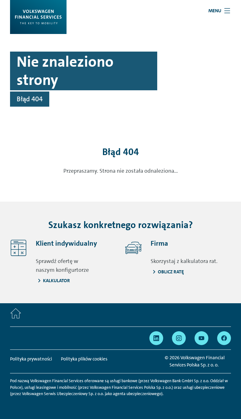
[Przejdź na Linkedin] (156, 338)
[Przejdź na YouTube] (201, 338)
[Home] (15, 315)
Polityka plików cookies (84, 359)
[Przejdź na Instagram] (179, 338)
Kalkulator (56, 280)
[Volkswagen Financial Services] (38, 17)
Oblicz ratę (171, 272)
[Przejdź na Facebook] (224, 338)
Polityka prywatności (31, 359)
